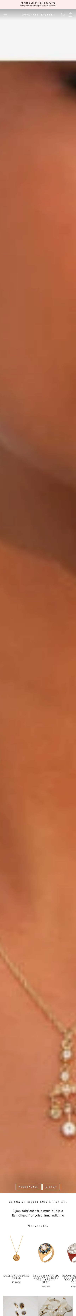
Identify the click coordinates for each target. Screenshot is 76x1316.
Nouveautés (28, 1187)
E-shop (51, 1187)
